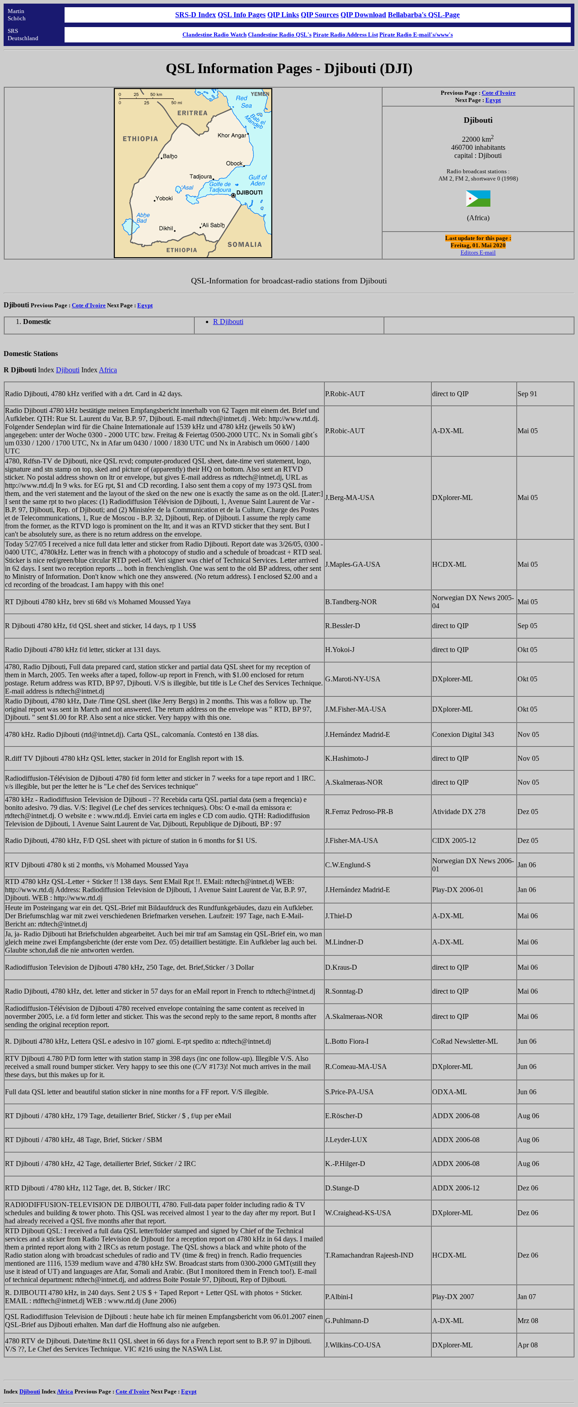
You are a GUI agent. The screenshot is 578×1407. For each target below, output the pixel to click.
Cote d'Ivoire (499, 92)
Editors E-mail (478, 252)
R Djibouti (228, 321)
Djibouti (67, 370)
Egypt (493, 100)
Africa (108, 370)
